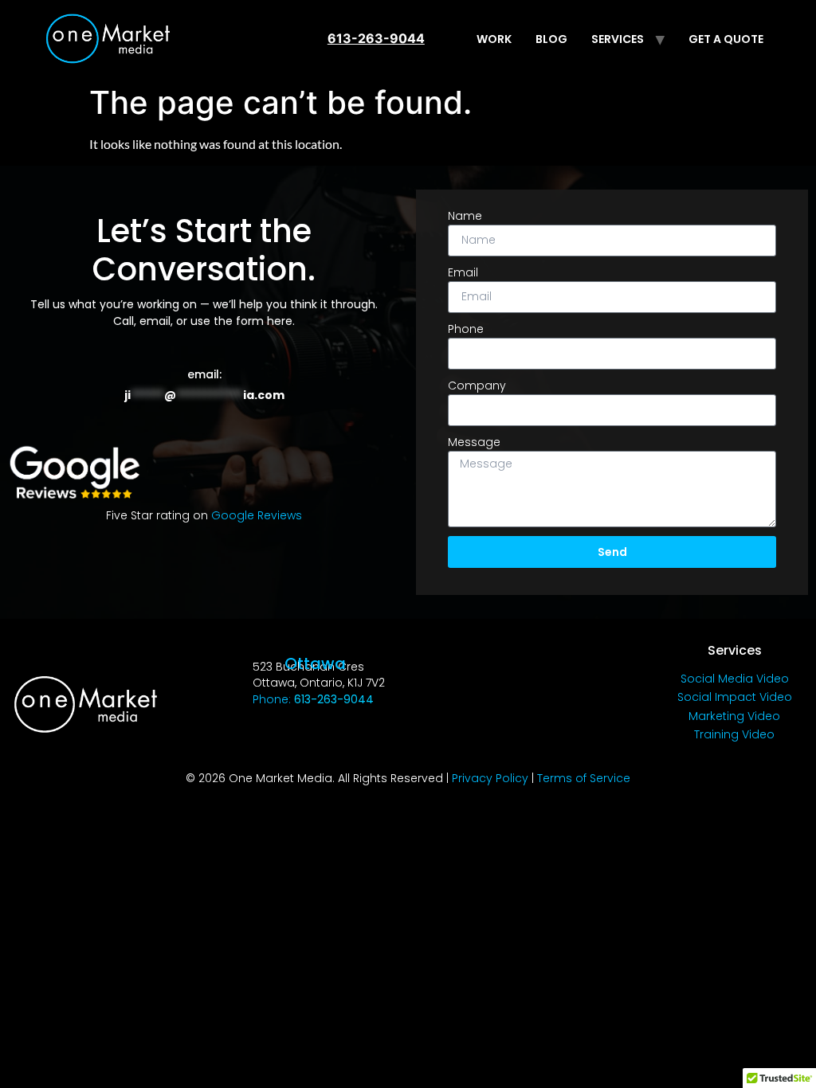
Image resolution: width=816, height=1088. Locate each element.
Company (477, 385)
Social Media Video (735, 679)
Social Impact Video (734, 697)
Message (474, 442)
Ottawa (315, 663)
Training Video (734, 734)
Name (465, 216)
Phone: (313, 699)
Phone (466, 329)
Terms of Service (583, 778)
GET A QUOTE (725, 39)
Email (463, 272)
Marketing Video (734, 716)
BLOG (551, 39)
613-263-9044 (376, 38)
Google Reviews (256, 515)
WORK (494, 39)
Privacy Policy (490, 778)
